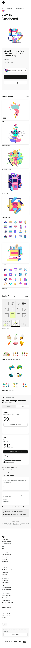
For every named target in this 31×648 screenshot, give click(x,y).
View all (27, 96)
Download (15, 77)
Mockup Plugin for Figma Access (13, 460)
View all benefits (15, 521)
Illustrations (9, 8)
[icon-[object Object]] (23, 2)
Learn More (15, 634)
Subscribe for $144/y (15, 451)
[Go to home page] (3, 8)
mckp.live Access (9, 462)
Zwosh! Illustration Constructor (11, 11)
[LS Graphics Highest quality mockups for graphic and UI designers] (3, 2)
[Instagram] (3, 549)
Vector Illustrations (20, 8)
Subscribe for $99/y (15, 424)
